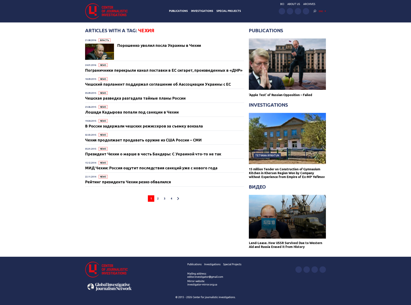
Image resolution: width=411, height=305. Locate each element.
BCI (282, 4)
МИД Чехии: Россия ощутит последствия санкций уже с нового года (151, 168)
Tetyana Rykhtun (267, 155)
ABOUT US (293, 4)
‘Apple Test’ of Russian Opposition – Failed (280, 95)
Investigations (202, 10)
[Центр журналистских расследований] (108, 11)
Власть (104, 40)
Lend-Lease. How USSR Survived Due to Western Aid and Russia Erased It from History (285, 245)
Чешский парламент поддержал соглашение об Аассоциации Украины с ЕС (158, 84)
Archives (309, 4)
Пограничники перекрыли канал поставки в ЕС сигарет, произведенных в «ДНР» (163, 70)
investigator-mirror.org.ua (202, 284)
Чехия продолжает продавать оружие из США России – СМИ (143, 140)
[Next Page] (178, 198)
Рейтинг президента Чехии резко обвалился (128, 182)
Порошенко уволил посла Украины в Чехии (159, 45)
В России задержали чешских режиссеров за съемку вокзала (144, 126)
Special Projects (228, 10)
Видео (257, 187)
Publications (178, 10)
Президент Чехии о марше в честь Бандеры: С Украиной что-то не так (153, 154)
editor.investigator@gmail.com (205, 276)
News (103, 65)
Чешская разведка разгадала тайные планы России (135, 98)
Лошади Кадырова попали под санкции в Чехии (132, 112)
